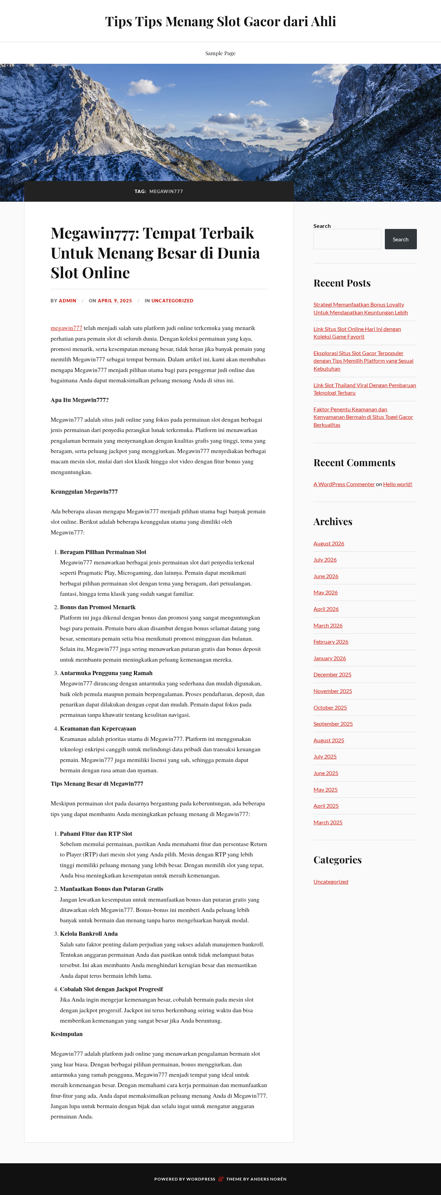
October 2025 (330, 707)
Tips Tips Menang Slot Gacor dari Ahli (220, 21)
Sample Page (220, 53)
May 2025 (326, 789)
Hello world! (397, 484)
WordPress (200, 1179)
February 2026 (331, 641)
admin (67, 300)
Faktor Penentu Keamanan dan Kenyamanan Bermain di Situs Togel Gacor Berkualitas (363, 417)
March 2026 (328, 625)
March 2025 (328, 822)
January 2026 (330, 658)
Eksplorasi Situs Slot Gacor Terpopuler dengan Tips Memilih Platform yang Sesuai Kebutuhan (363, 361)
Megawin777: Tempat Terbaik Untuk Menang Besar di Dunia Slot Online (155, 252)
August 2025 (329, 740)
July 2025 (325, 756)
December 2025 (332, 674)
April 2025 (326, 805)
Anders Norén (268, 1179)
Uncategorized (173, 300)
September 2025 (333, 723)
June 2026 (326, 576)
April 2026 (326, 608)
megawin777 (66, 327)
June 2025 (326, 773)
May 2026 (326, 592)
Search (322, 225)
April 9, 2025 (115, 300)
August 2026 (329, 543)
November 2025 (333, 690)
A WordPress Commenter (344, 484)
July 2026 (325, 559)
